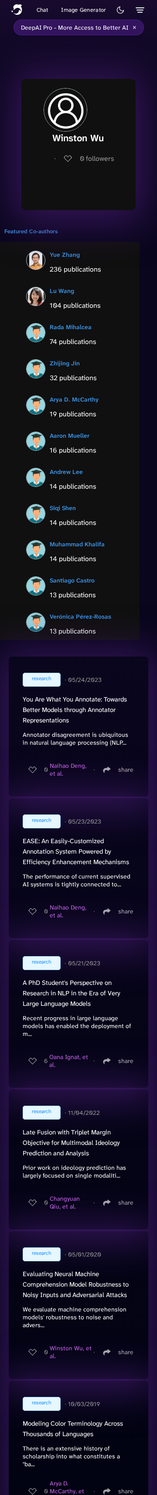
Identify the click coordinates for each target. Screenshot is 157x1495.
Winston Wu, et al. (71, 1352)
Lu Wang (62, 291)
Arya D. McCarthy (74, 399)
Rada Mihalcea (71, 327)
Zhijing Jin (65, 363)
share (125, 769)
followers (97, 158)
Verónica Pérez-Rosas (80, 616)
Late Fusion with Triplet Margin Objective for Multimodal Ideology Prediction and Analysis (71, 1143)
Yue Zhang (65, 255)
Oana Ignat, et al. (68, 1061)
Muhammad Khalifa (77, 544)
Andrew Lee (66, 472)
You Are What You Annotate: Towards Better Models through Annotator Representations (75, 710)
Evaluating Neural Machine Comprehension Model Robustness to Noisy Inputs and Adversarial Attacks (76, 1284)
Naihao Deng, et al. (68, 769)
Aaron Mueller (69, 435)
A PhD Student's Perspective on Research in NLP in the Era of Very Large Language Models (71, 993)
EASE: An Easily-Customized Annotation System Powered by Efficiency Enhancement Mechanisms (76, 851)
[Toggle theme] (120, 10)
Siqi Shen (63, 508)
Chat (42, 10)
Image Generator (83, 10)
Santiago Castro (72, 580)
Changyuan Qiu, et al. (65, 1202)
